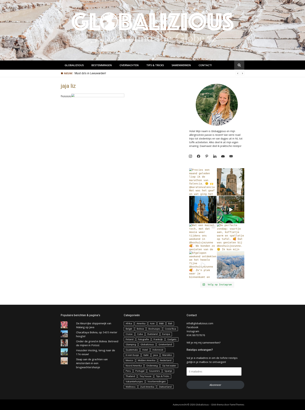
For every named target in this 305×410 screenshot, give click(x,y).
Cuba (140, 334)
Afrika (129, 323)
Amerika (141, 323)
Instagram (193, 331)
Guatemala (132, 349)
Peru (128, 370)
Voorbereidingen (157, 381)
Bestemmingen (101, 65)
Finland (129, 339)
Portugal (139, 370)
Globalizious (74, 65)
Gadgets (172, 339)
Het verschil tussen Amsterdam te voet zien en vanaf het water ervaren (118, 73)
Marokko (167, 355)
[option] (159, 73)
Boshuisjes (154, 328)
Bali (170, 323)
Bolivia (140, 328)
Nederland (165, 360)
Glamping (131, 344)
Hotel (145, 349)
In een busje (132, 355)
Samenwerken (181, 65)
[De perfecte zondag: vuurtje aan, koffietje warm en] (230, 237)
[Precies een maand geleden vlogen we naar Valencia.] (203, 209)
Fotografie (143, 339)
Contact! (205, 65)
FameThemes (237, 404)
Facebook (192, 327)
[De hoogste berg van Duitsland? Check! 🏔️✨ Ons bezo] (230, 265)
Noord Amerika (134, 365)
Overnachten (129, 65)
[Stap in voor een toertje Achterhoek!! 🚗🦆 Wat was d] (230, 209)
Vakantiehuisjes (134, 381)
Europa (166, 334)
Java (155, 355)
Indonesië (157, 349)
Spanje (168, 370)
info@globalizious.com (200, 323)
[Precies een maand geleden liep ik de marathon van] (203, 182)
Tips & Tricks (155, 65)
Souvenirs (154, 370)
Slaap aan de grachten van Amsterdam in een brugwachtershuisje (92, 363)
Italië (146, 355)
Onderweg (152, 365)
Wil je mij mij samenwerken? (204, 342)
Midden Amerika (146, 360)
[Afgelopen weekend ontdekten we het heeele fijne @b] (203, 265)
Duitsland (152, 334)
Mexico (129, 360)
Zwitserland (165, 386)
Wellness (131, 386)
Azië (152, 323)
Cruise (129, 334)
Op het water (169, 365)
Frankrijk (158, 339)
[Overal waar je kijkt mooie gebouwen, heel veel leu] (230, 182)
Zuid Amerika (147, 386)
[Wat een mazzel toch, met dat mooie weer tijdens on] (203, 237)
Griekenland (165, 344)
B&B (161, 323)
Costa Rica (170, 328)
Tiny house (145, 376)
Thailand (130, 376)
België (129, 328)
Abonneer (215, 385)
